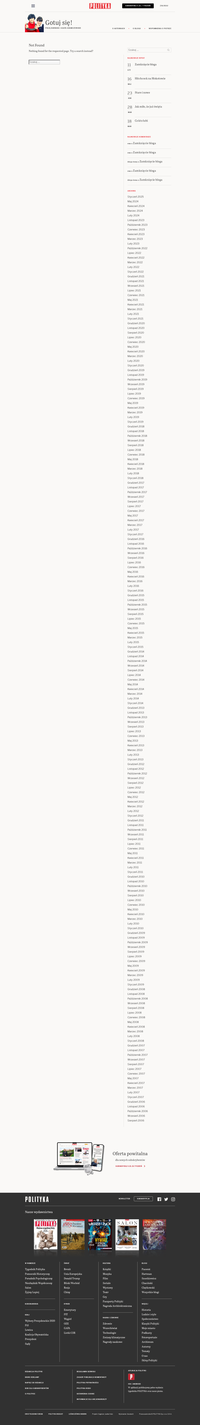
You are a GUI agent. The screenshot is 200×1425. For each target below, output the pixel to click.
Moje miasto (148, 1328)
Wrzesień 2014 (136, 665)
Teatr (106, 1292)
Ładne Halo (109, 1414)
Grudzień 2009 (136, 933)
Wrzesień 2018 (136, 440)
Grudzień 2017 (136, 482)
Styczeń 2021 (135, 318)
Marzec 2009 (135, 975)
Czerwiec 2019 (136, 398)
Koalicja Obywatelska (36, 1334)
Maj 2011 (133, 853)
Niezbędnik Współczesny (38, 1283)
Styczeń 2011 (135, 872)
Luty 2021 (133, 314)
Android (137, 1384)
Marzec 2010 (135, 919)
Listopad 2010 (136, 881)
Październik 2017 (137, 492)
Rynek (67, 1304)
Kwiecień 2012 (136, 801)
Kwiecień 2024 (136, 206)
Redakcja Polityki (33, 1372)
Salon (28, 1287)
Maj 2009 (133, 965)
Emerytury (70, 1310)
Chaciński (147, 1283)
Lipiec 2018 (134, 450)
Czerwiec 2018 (136, 454)
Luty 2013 (133, 754)
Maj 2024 (133, 201)
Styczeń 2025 (136, 196)
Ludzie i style (149, 1314)
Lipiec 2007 (134, 1069)
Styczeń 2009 (136, 984)
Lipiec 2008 (135, 1012)
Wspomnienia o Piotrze (160, 29)
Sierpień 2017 (135, 501)
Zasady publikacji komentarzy (92, 1377)
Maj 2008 (133, 1022)
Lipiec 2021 (134, 290)
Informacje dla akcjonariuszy (92, 1399)
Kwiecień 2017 (136, 520)
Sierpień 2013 (136, 726)
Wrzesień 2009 (136, 947)
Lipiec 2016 (134, 562)
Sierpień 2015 (135, 614)
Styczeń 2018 (135, 478)
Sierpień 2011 (135, 839)
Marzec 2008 (135, 1031)
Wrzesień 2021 (136, 285)
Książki (107, 1269)
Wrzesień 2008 (136, 1003)
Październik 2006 (138, 1111)
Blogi (144, 1263)
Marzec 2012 (135, 806)
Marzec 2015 (135, 637)
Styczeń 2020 (136, 365)
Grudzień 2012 (136, 764)
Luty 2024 (133, 215)
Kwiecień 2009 (136, 970)
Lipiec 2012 (134, 787)
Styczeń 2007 (136, 1097)
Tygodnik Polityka (35, 1269)
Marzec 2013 (135, 750)
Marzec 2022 (135, 262)
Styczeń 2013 (135, 759)
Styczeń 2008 (136, 1040)
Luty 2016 (133, 586)
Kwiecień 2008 (136, 1026)
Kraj (27, 1315)
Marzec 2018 (135, 468)
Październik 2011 (137, 829)
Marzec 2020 (135, 356)
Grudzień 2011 (136, 820)
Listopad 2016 (136, 543)
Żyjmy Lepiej (32, 1292)
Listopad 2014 (136, 656)
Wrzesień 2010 (136, 890)
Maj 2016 (133, 572)
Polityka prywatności (88, 1383)
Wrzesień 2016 (136, 553)
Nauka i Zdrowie (111, 1318)
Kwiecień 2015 (136, 632)
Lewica (29, 1330)
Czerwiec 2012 (136, 792)
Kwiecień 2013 (136, 745)
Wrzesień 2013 (136, 722)
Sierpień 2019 (136, 389)
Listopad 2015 (136, 600)
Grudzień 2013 (136, 708)
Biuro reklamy (32, 1377)
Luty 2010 (133, 923)
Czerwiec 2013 (136, 736)
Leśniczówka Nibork (77, 1414)
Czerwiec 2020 (136, 342)
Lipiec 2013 (134, 731)
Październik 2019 (137, 379)
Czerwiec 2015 (136, 623)
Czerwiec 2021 (136, 295)
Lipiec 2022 (134, 253)
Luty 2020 (134, 361)
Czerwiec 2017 (136, 511)
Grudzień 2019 (136, 370)
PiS (27, 1325)
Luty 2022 (133, 267)
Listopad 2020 (136, 328)
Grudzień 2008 (136, 989)
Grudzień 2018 (136, 426)
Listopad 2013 (136, 712)
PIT (66, 1314)
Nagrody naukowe (112, 1342)
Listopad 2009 (136, 937)
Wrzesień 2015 (136, 609)
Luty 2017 (133, 529)
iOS (129, 1384)
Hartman (147, 1274)
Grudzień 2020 (136, 323)
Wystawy (108, 1287)
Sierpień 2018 (136, 445)
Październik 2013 (137, 717)
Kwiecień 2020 (136, 351)
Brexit (67, 1269)
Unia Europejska (73, 1274)
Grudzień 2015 (136, 595)
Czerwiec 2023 (136, 229)
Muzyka (107, 1274)
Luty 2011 (133, 867)
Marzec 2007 (135, 1087)
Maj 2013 (133, 740)
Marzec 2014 (135, 693)
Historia (146, 1310)
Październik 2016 (137, 548)
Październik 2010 (137, 886)
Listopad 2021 (136, 281)
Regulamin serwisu (86, 1372)
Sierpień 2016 (136, 557)
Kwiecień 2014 (136, 689)
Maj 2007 (133, 1078)
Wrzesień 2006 (136, 1116)
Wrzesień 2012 (136, 778)
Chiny (67, 1292)
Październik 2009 (138, 942)
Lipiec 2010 (134, 900)
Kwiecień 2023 (136, 234)
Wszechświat (110, 1328)
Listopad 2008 (136, 994)
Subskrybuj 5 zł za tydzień (128, 1166)
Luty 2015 (133, 642)
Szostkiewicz (149, 1278)
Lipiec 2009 (135, 956)
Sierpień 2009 (136, 951)
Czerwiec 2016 (136, 567)
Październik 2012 (137, 773)
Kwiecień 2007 (136, 1083)
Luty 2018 (133, 473)
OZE (66, 1323)
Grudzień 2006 (136, 1101)
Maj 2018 (133, 459)
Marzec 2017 (135, 525)
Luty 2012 (133, 811)
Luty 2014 (133, 698)
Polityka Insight (55, 1414)
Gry (105, 1297)
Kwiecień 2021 (136, 304)
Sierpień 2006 (136, 1120)
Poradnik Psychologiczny (38, 1278)
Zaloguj (164, 6)
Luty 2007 (134, 1092)
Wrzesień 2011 (136, 834)
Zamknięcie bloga (144, 143)
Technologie (109, 1332)
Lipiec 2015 (134, 618)
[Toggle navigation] (33, 6)
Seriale (107, 1283)
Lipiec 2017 (134, 506)
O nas (145, 1355)
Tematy (146, 1351)
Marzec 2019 (135, 412)
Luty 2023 (133, 243)
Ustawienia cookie (86, 1394)
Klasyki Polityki (150, 1323)
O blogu (137, 29)
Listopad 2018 (136, 431)
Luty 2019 (133, 417)
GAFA (67, 1328)
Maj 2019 (133, 403)
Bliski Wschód (72, 1283)
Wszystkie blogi (150, 1292)
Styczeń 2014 (135, 703)
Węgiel (68, 1319)
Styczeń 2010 (136, 928)
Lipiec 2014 (134, 675)
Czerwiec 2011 (136, 848)
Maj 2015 (133, 628)
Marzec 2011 (135, 862)
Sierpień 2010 (136, 895)
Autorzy (146, 1346)
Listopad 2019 (136, 375)
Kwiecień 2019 (136, 407)
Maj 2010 (133, 909)
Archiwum (147, 1342)
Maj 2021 (133, 300)
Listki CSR (69, 1332)
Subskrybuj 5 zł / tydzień (138, 6)
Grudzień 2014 (136, 651)
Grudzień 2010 (136, 876)
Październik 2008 (138, 998)
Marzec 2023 (135, 239)
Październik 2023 (138, 225)
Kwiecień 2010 (136, 914)
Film (105, 1278)
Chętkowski (148, 1287)
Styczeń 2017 (135, 534)
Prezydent (30, 1339)
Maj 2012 (133, 797)
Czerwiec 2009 (136, 961)
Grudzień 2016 (136, 539)
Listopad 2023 (136, 220)
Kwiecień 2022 (136, 257)
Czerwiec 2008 (136, 1017)
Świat (66, 1263)
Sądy (27, 1343)
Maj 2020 (133, 346)
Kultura (107, 1263)
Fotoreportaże (149, 1337)
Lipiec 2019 (134, 393)
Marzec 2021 (135, 309)
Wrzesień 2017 (136, 496)
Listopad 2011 (136, 825)
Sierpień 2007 (136, 1064)
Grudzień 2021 (136, 276)
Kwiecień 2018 (136, 464)
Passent (146, 1269)
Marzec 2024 (135, 210)
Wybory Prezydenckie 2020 (40, 1320)
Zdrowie (107, 1323)
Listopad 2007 (136, 1050)
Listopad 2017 (136, 487)
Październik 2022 (137, 248)
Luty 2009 (134, 980)
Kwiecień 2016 (136, 576)
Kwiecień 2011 (136, 858)
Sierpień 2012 (135, 783)
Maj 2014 (133, 684)
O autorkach (118, 29)
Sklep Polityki (149, 1360)
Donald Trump (72, 1278)
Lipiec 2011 (134, 844)
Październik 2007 (138, 1055)
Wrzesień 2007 (136, 1059)
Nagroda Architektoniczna (117, 1306)
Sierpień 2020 (136, 332)
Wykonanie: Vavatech (126, 1414)
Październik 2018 (137, 436)
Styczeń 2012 (135, 815)
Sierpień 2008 (136, 1008)
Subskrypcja (143, 1199)
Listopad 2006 (136, 1106)
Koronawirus (31, 1304)
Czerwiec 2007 (136, 1073)
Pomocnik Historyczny (37, 1274)
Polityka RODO (84, 1388)
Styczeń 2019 (135, 421)
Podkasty (147, 1332)
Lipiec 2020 (134, 337)
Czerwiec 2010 (136, 904)
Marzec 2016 (135, 581)
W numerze (30, 1263)
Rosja (67, 1287)
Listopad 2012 (136, 768)
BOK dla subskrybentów (37, 1388)
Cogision (101, 1414)
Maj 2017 (133, 515)
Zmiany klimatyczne (114, 1337)
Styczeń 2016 (135, 590)
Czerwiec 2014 (136, 679)
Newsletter (124, 1199)
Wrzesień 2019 (136, 384)
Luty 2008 (134, 1036)
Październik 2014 (137, 661)
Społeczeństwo (150, 1319)
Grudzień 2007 (136, 1045)
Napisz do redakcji (34, 1383)
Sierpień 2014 (135, 670)
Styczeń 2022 (136, 271)
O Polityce (30, 1394)
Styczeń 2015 (135, 647)
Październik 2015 (137, 604)
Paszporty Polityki (113, 1301)
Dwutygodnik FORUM (34, 1414)
